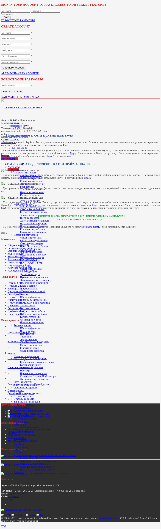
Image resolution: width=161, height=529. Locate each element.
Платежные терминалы (26, 356)
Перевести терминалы (32, 192)
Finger (66, 145)
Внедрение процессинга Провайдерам (28, 384)
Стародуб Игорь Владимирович (37, 466)
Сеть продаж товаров (31, 243)
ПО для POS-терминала (26, 427)
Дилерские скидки (30, 274)
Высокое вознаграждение (33, 300)
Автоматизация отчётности (35, 220)
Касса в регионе (28, 285)
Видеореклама (28, 331)
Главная (12, 120)
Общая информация (31, 237)
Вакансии (19, 472)
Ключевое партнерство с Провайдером (28, 341)
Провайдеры (20, 447)
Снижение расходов (31, 181)
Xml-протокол (27, 305)
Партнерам (13, 123)
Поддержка (20, 452)
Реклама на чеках (29, 348)
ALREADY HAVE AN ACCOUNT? (20, 73)
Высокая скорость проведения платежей (29, 429)
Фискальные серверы (25, 387)
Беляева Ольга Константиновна (37, 458)
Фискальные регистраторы (34, 379)
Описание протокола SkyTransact (25, 367)
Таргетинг (25, 336)
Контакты (19, 444)
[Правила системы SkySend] (10, 464)
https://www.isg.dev (109, 518)
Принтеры (25, 370)
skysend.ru (13, 139)
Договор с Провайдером (21, 393)
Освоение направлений (32, 291)
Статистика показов (31, 345)
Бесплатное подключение (33, 212)
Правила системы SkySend (35, 464)
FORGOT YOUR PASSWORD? (18, 20)
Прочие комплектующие (33, 373)
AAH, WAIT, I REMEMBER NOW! (20, 97)
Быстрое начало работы (32, 311)
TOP (3, 526)
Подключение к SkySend (33, 223)
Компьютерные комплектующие (37, 362)
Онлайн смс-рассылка (32, 350)
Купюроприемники (30, 365)
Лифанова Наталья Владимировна (38, 461)
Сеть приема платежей (20, 248)
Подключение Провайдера (22, 332)
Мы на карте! (8, 499)
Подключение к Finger (32, 257)
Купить (11, 353)
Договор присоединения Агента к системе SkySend (48, 455)
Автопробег (14, 167)
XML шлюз (20, 424)
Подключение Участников (34, 283)
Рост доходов (27, 186)
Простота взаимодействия (34, 246)
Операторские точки (31, 319)
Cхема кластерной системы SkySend (27, 358)
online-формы (93, 226)
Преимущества (16, 390)
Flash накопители (23, 382)
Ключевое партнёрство (32, 229)
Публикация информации (34, 277)
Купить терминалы (30, 195)
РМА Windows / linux (25, 418)
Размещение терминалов (33, 232)
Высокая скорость (29, 218)
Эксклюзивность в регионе (34, 280)
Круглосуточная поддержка (35, 302)
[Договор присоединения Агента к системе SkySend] (10, 456)
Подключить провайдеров (34, 314)
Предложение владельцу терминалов (48, 473)
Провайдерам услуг (18, 125)
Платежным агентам (25, 172)
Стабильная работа (24, 398)
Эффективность (28, 339)
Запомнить (7, 14)
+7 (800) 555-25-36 (17, 147)
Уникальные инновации (27, 401)
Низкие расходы (22, 396)
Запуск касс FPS (29, 288)
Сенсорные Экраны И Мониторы (38, 376)
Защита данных (28, 215)
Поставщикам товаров (26, 234)
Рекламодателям (22, 325)
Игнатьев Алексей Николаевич (37, 469)
